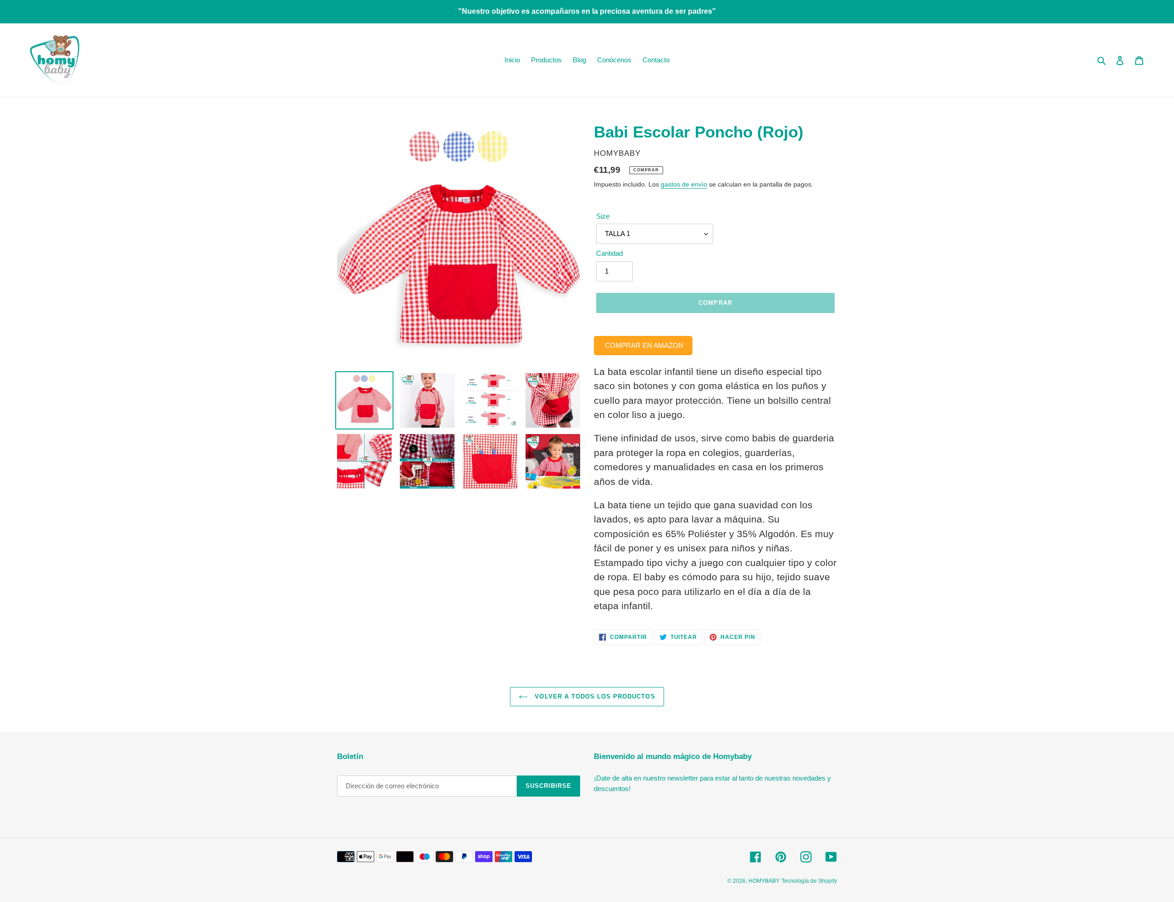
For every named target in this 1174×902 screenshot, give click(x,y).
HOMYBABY (764, 881)
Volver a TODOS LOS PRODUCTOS (593, 696)
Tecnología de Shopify (809, 881)
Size (602, 216)
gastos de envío (684, 184)
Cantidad (609, 253)
